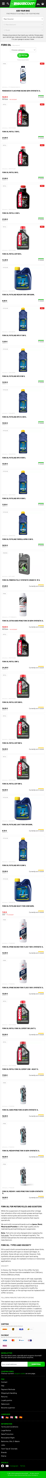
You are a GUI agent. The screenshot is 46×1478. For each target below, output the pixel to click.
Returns (4, 1396)
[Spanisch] (20, 1417)
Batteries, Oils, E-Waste (10, 1441)
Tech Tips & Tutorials (9, 1449)
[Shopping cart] (42, 3)
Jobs (3, 1445)
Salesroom (5, 1404)
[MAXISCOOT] (23, 3)
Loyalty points (6, 1400)
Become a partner (8, 1408)
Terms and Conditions (9, 1427)
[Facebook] (2, 1466)
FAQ (2, 1386)
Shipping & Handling (9, 1393)
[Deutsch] (7, 1417)
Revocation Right (8, 1438)
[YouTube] (7, 1466)
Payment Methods (8, 1389)
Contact (4, 1382)
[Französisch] (2, 1417)
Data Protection (7, 1434)
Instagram (14, 1466)
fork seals (5, 1235)
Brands (4, 1452)
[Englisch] (11, 1417)
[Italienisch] (16, 1417)
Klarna (3, 1456)
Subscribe (36, 1364)
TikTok (22, 1466)
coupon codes (19, 1373)
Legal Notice (6, 1430)
